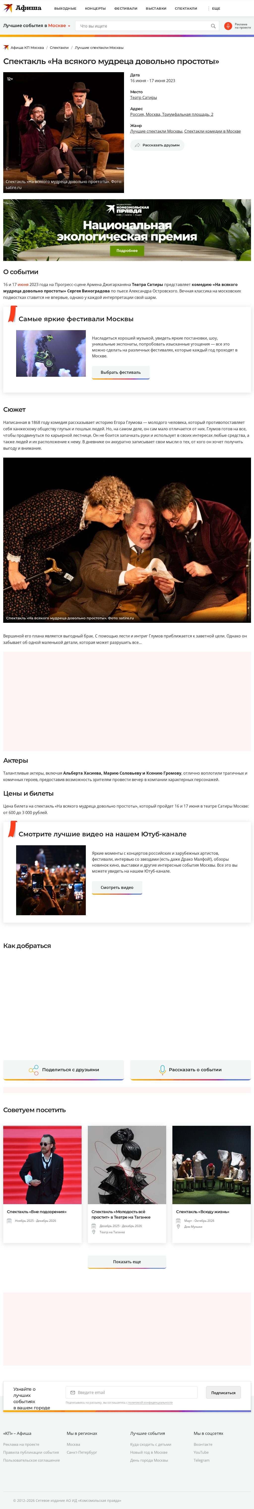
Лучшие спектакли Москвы (99, 47)
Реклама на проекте (243, 26)
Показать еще (127, 1261)
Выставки (156, 8)
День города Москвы (149, 1460)
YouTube (201, 1452)
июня (23, 284)
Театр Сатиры (143, 97)
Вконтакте (203, 1444)
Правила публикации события (31, 1452)
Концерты (95, 8)
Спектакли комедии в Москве (212, 131)
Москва (73, 1444)
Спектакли (186, 8)
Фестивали (126, 8)
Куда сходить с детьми (150, 1444)
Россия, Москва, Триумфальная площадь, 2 (171, 114)
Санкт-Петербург (82, 1452)
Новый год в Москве (148, 1452)
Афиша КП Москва (27, 47)
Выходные (65, 8)
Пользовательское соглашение (31, 1460)
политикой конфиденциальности (150, 1402)
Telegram (202, 1460)
